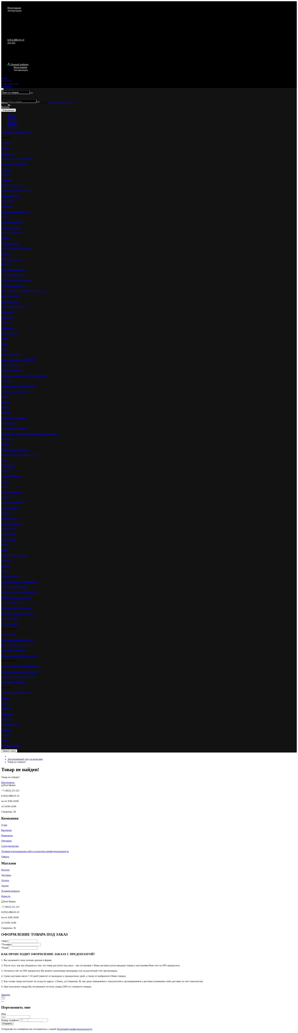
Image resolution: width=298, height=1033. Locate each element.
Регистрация (14, 8)
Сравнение (66, 102)
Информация (8, 110)
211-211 (11, 42)
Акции (11, 115)
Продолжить (8, 782)
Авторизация (14, 10)
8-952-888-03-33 (15, 40)
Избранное (54, 102)
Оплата (11, 121)
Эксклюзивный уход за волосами (25, 759)
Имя (3, 1014)
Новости (12, 126)
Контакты (12, 124)
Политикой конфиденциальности (74, 1029)
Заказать (5, 994)
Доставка (12, 118)
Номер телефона (10, 1020)
